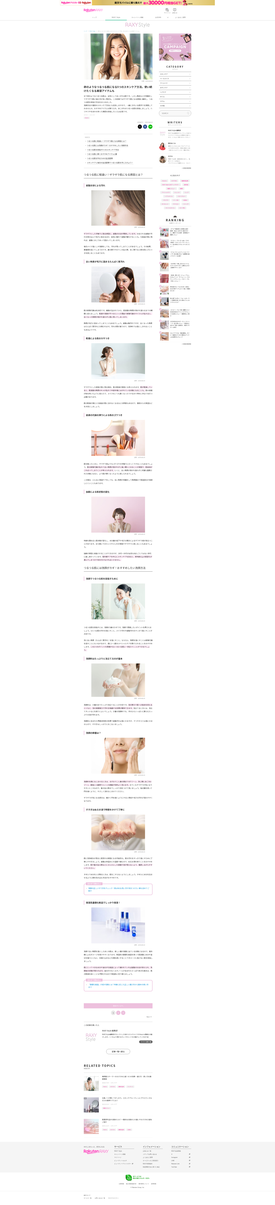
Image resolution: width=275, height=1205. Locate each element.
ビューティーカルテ (120, 1160)
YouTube (174, 1167)
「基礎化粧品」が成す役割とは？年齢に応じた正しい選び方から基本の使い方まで (118, 985)
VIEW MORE (186, 168)
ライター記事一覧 (146, 1042)
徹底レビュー (106, 1108)
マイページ (117, 1157)
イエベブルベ (181, 196)
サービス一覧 (88, 1198)
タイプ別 (182, 208)
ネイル (162, 97)
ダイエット (165, 204)
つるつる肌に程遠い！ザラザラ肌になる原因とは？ (106, 141)
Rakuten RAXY (93, 10)
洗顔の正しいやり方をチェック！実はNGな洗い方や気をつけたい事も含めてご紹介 (118, 889)
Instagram (174, 1157)
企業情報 (121, 1184)
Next (149, 1017)
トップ (94, 17)
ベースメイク (164, 78)
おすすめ (112, 1086)
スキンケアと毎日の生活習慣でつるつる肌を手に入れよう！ (110, 162)
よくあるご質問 (180, 17)
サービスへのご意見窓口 (150, 1160)
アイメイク (163, 83)
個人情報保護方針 (131, 1184)
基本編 (186, 185)
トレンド (177, 192)
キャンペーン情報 (137, 17)
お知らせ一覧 (147, 1151)
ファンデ (185, 204)
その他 (162, 106)
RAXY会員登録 (176, 1151)
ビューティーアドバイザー (122, 1164)
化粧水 (129, 1129)
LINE (172, 1160)
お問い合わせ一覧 (100, 1198)
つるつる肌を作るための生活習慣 (100, 158)
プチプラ (165, 200)
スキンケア (92, 115)
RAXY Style (116, 17)
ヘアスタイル (169, 196)
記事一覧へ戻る (118, 1051)
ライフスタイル (170, 208)
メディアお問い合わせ (150, 1154)
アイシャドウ (166, 192)
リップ (186, 192)
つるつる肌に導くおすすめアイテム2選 (102, 154)
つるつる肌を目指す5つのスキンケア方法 (103, 149)
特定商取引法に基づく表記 (151, 1167)
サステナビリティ (113, 1198)
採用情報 (153, 1184)
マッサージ (130, 1086)
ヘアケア (163, 92)
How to (86, 118)
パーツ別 (175, 200)
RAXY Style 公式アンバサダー (170, 185)
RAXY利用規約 (147, 1164)
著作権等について (144, 1184)
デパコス (175, 204)
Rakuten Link (175, 1164)
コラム (162, 101)
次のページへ (118, 1006)
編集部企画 (121, 1086)
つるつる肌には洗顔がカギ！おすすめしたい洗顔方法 (107, 145)
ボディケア (163, 88)
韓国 (181, 188)
